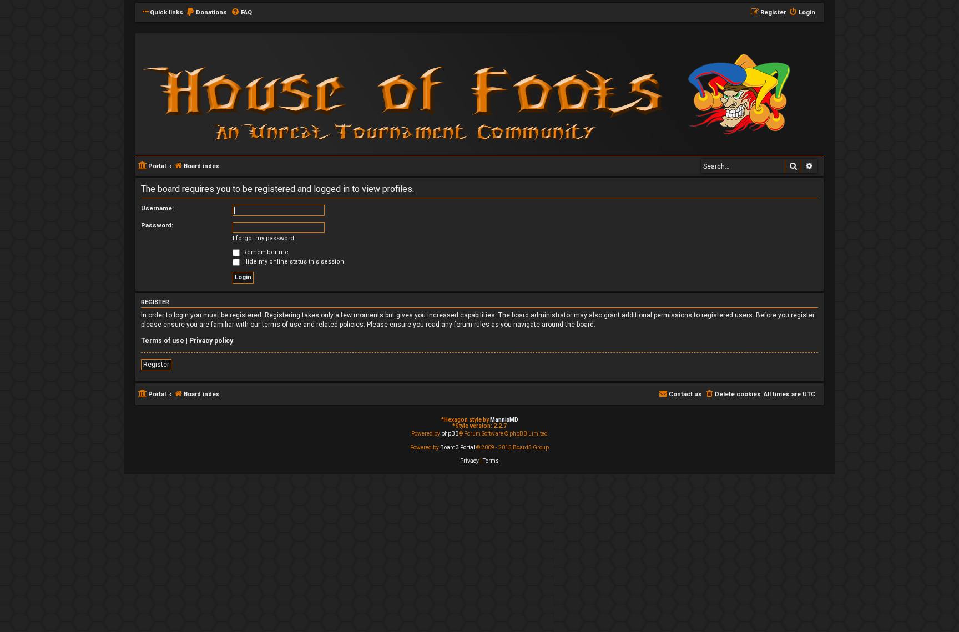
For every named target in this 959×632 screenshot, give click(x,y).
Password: (157, 225)
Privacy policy (211, 341)
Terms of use (162, 341)
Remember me (265, 252)
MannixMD (504, 420)
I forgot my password (263, 238)
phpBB (450, 434)
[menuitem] (206, 12)
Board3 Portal (457, 447)
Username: (157, 208)
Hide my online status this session (292, 261)
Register (156, 364)
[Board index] (285, 93)
